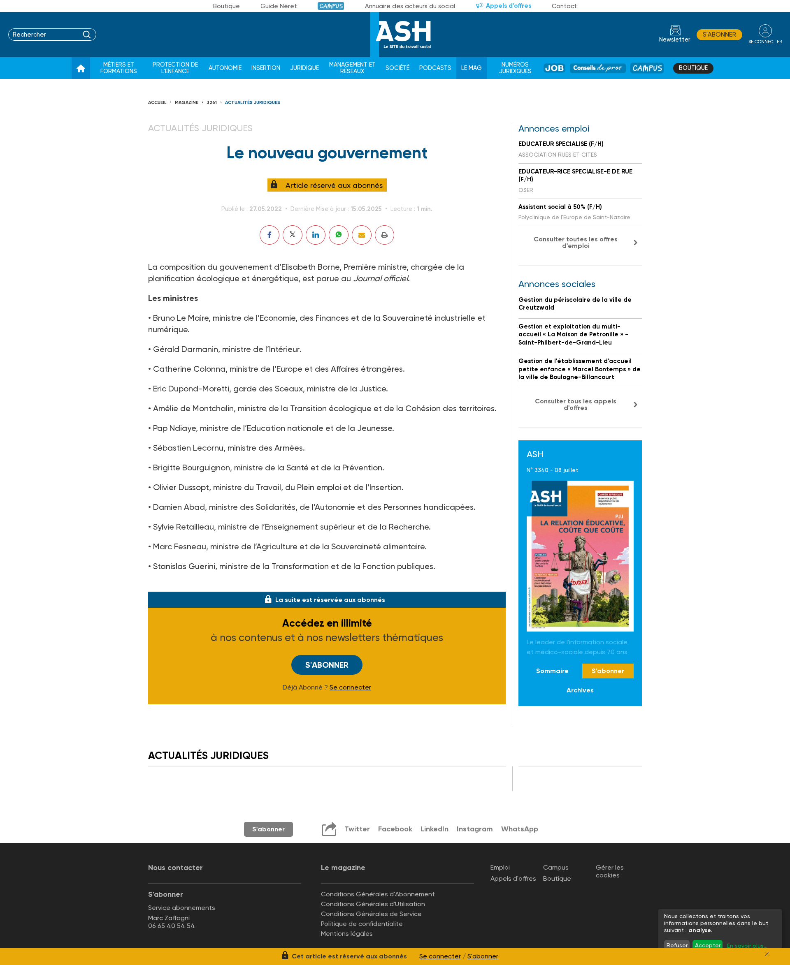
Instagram (475, 828)
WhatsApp (519, 828)
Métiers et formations (118, 68)
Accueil (157, 102)
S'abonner (719, 34)
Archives (580, 690)
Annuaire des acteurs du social (410, 6)
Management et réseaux (352, 68)
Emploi (500, 867)
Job (554, 68)
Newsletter (674, 39)
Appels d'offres (508, 5)
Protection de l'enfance (175, 68)
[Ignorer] (767, 954)
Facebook (395, 828)
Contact (564, 6)
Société (397, 68)
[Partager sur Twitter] (292, 235)
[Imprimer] (384, 235)
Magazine (186, 102)
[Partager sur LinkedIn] (315, 235)
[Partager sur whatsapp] (339, 235)
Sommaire (552, 671)
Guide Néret (278, 6)
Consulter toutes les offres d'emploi (576, 242)
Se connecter (350, 687)
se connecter (765, 41)
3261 (212, 102)
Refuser (677, 945)
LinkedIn (434, 828)
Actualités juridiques (252, 102)
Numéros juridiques (515, 68)
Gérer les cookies (610, 871)
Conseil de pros (598, 68)
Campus (331, 6)
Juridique (304, 68)
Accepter (707, 945)
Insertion (265, 68)
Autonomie (225, 68)
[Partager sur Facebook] (269, 235)
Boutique (226, 6)
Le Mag (471, 68)
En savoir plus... (747, 945)
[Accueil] (81, 68)
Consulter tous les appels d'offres (575, 404)
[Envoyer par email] (362, 235)
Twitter (357, 828)
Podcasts (435, 68)
